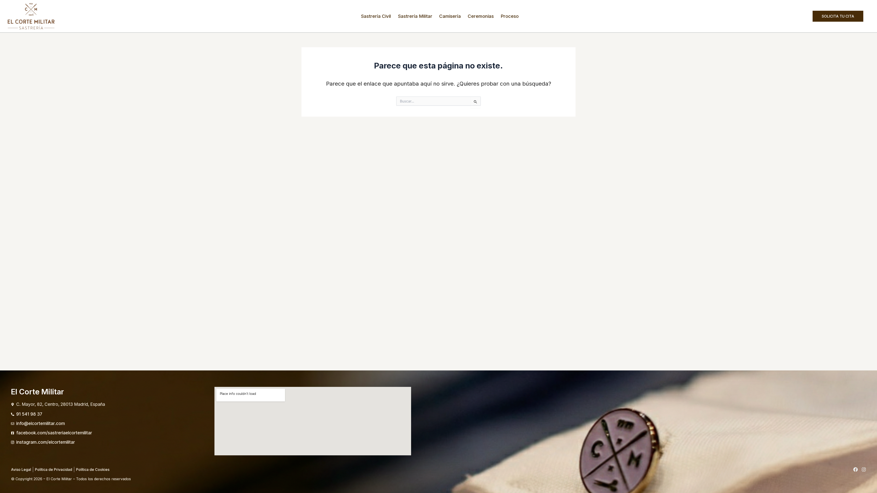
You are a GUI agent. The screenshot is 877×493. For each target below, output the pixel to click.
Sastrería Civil (376, 16)
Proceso (510, 16)
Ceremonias (481, 16)
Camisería (450, 16)
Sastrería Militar (415, 16)
